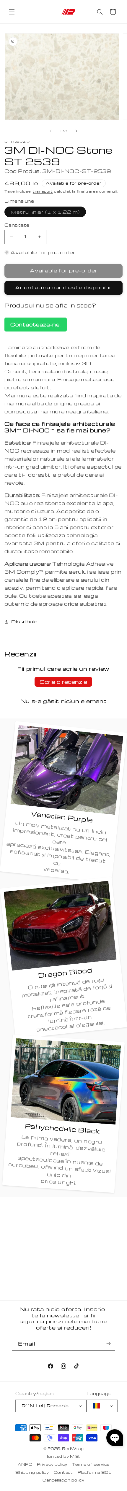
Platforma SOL (95, 1472)
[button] (11, 11)
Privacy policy (52, 1464)
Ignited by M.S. (63, 1456)
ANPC (25, 1464)
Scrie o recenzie (63, 681)
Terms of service (90, 1464)
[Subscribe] (108, 1344)
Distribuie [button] (24, 621)
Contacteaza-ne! (35, 324)
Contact (63, 1472)
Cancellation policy (63, 1480)
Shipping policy (32, 1472)
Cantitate (17, 225)
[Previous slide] (50, 130)
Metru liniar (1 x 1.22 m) (48, 213)
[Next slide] (76, 130)
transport (43, 191)
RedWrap (73, 1448)
